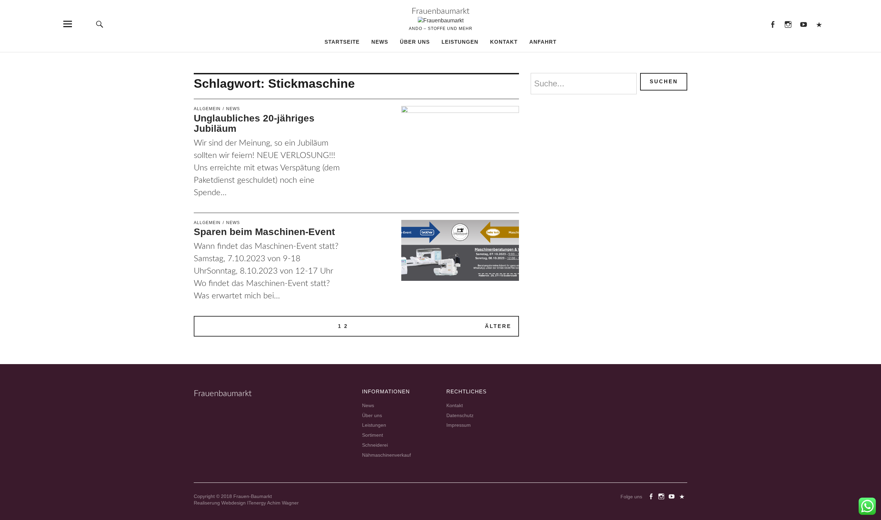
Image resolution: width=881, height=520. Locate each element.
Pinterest (819, 24)
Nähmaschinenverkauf (386, 455)
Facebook (772, 24)
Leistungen (460, 42)
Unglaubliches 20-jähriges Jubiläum (254, 123)
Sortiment (372, 435)
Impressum (458, 425)
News (379, 42)
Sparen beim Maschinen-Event (264, 231)
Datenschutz (460, 415)
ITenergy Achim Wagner (273, 503)
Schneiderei (375, 445)
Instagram (788, 24)
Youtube (803, 24)
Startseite (342, 42)
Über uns (415, 42)
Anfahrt (542, 42)
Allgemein (207, 108)
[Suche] (99, 24)
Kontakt (504, 42)
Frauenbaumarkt (440, 11)
